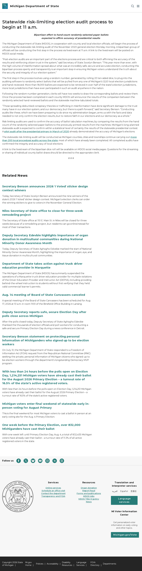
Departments (109, 564)
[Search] (132, 6)
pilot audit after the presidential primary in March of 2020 (36, 131)
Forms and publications (89, 493)
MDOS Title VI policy (88, 499)
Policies (39, 564)
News (89, 502)
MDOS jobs (88, 496)
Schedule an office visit (53, 490)
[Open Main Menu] (138, 6)
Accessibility (52, 564)
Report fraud (88, 490)
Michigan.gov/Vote (125, 534)
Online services (53, 488)
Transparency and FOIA (53, 496)
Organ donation (89, 488)
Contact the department (53, 493)
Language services (124, 500)
